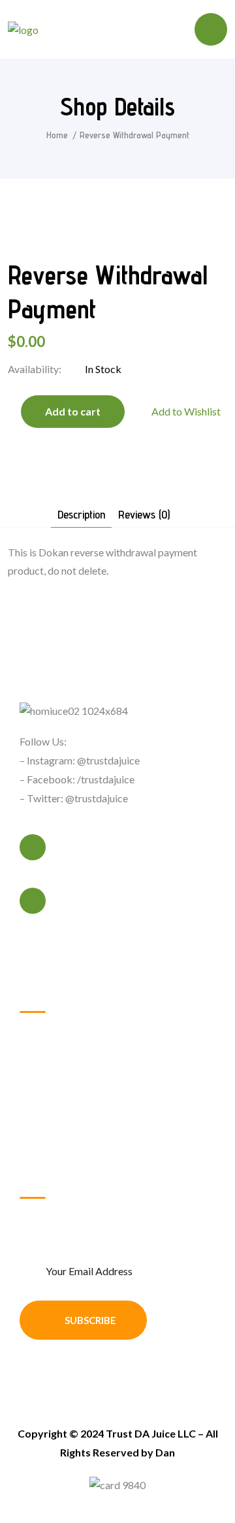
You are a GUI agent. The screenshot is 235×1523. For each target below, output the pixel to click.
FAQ (44, 1116)
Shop (45, 1094)
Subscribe (90, 1320)
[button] (179, 411)
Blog (44, 1138)
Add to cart (73, 411)
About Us (55, 1050)
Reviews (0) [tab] (144, 515)
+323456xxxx (86, 855)
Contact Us (59, 1072)
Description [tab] (81, 515)
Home (57, 135)
